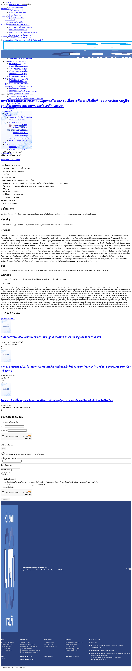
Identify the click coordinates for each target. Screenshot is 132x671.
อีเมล (3, 426)
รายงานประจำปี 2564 (20, 127)
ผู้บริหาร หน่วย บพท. (16, 76)
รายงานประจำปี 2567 (20, 135)
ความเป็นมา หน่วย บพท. (18, 63)
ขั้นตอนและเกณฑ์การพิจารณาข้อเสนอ (23, 91)
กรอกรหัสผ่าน (7, 485)
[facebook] (127, 569)
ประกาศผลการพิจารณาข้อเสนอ (20, 86)
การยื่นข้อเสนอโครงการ (18, 88)
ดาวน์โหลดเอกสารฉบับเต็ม (10, 160)
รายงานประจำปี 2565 (20, 130)
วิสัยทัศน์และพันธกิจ (16, 69)
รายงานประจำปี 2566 (20, 133)
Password (4, 430)
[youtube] (130, 569)
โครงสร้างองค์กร (15, 74)
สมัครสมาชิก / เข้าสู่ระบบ (72, 656)
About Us (8, 61)
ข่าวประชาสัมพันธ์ (15, 103)
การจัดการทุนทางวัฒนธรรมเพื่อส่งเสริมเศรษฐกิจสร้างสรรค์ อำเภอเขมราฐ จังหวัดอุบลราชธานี (51, 337)
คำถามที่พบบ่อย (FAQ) (9, 24)
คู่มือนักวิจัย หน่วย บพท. (17, 120)
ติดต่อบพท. (13, 147)
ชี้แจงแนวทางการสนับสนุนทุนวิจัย (21, 94)
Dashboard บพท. (6, 16)
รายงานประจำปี (15, 122)
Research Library (6, 153)
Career (7, 113)
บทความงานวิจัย (15, 106)
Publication (8, 115)
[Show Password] (33, 485)
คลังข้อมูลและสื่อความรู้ (18, 108)
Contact (7, 144)
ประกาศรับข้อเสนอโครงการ (19, 83)
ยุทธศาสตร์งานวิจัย (16, 81)
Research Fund (10, 78)
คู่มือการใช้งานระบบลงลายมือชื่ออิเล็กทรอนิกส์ (26, 99)
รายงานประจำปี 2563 (20, 125)
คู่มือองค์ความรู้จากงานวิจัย (19, 138)
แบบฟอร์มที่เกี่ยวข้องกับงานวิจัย (20, 117)
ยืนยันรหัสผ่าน (40, 485)
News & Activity (10, 101)
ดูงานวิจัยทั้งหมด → (8, 319)
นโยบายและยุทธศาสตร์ (17, 71)
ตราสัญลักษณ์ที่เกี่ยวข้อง (18, 140)
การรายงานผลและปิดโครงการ (20, 96)
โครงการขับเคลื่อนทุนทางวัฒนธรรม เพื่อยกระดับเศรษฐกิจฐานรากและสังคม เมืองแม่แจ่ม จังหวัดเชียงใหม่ (57, 400)
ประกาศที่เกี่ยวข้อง (11, 111)
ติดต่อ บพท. (5, 9)
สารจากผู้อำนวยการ (16, 66)
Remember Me (8, 445)
